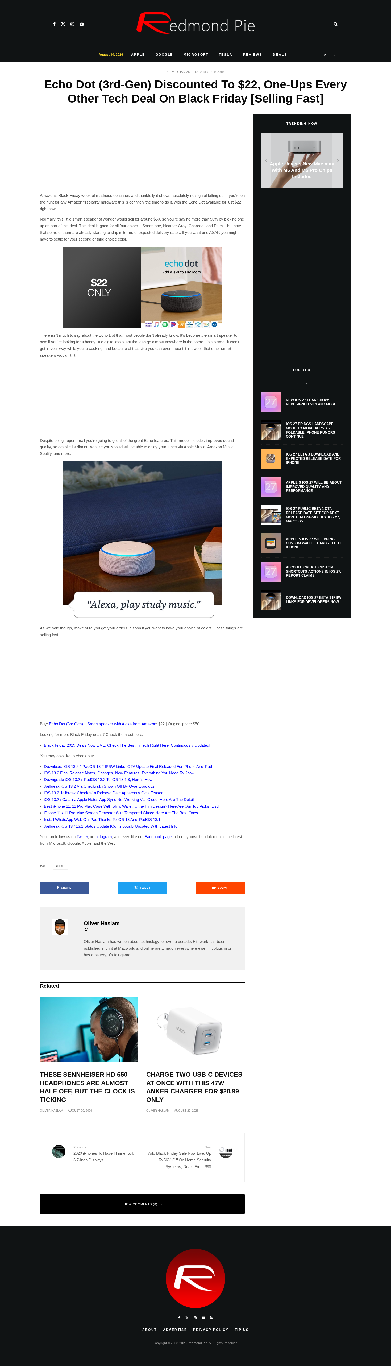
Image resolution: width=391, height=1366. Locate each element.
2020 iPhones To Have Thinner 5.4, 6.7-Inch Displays (103, 1153)
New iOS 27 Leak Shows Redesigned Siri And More (311, 402)
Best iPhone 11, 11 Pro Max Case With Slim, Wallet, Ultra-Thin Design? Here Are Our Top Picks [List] (131, 806)
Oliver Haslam (178, 72)
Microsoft (196, 54)
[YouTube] (81, 24)
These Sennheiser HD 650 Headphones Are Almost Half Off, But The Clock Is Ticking (87, 1087)
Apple (138, 54)
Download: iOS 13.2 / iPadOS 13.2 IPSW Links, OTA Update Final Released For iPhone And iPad (128, 766)
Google (164, 54)
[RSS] (325, 55)
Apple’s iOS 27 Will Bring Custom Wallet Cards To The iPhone (314, 543)
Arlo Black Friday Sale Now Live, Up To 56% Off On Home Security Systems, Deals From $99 (179, 1157)
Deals (280, 54)
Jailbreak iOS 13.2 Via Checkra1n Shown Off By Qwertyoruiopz (99, 786)
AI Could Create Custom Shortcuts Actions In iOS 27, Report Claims (313, 571)
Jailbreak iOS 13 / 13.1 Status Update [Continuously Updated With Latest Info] (111, 826)
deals (61, 866)
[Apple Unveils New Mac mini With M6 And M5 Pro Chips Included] (302, 160)
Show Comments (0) (139, 1204)
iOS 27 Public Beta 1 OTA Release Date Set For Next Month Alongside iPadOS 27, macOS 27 (313, 515)
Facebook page (158, 836)
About (149, 1330)
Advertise (175, 1330)
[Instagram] (72, 24)
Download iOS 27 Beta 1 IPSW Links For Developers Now (313, 600)
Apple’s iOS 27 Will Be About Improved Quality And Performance (314, 487)
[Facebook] (54, 24)
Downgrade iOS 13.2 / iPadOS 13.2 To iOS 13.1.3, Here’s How (98, 779)
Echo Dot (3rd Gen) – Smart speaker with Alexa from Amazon (102, 724)
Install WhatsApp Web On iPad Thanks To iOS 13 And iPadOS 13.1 (102, 819)
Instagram (103, 836)
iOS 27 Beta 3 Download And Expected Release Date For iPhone (313, 458)
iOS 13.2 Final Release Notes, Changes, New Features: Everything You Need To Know (119, 773)
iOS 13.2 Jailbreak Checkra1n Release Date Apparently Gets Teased (103, 793)
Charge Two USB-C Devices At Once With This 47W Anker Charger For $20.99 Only (194, 1087)
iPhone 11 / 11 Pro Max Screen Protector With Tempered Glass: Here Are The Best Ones (121, 813)
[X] (63, 24)
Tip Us (242, 1330)
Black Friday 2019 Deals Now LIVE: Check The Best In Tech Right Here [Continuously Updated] (127, 745)
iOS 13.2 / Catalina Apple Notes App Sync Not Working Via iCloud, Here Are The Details (120, 799)
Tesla (225, 54)
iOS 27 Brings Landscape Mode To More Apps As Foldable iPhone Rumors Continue (310, 430)
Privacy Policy (211, 1330)
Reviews (252, 54)
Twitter (82, 836)
